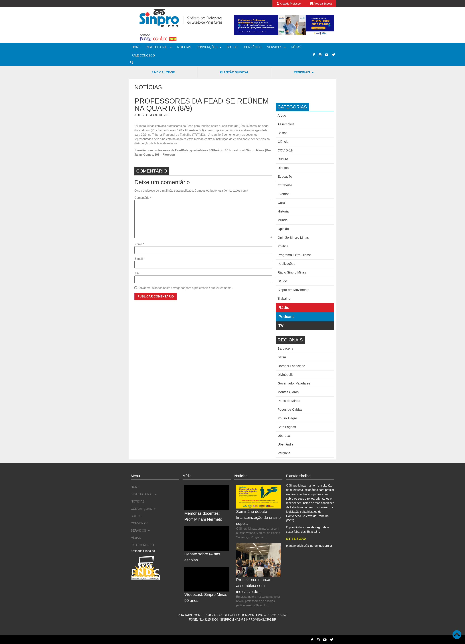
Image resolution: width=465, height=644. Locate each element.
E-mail (139, 258)
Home (136, 47)
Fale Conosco (143, 55)
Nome (139, 244)
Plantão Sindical (234, 72)
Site (137, 273)
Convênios (253, 47)
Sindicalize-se (163, 72)
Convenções (207, 47)
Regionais (302, 72)
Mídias (296, 47)
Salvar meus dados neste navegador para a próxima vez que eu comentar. (185, 288)
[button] (239, 25)
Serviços (274, 47)
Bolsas (232, 47)
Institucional (157, 47)
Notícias (184, 47)
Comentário (142, 197)
